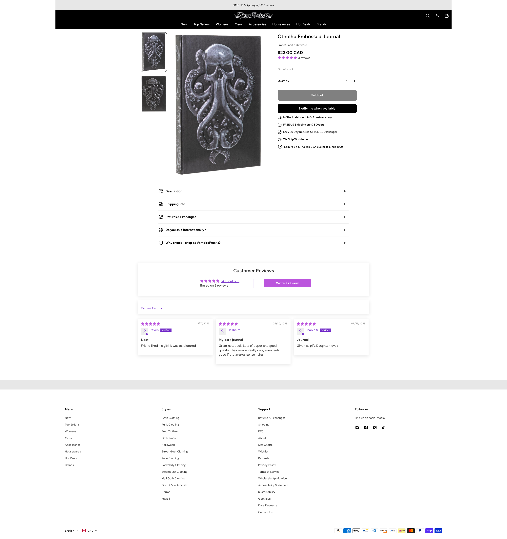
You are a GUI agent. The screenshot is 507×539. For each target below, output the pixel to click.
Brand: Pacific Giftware (292, 45)
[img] (150, 324)
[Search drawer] (428, 15)
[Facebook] (366, 427)
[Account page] (437, 15)
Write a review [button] (287, 283)
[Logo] (253, 15)
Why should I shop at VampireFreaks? (193, 243)
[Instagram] (357, 427)
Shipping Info (175, 204)
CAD (90, 530)
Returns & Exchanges (181, 217)
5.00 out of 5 (230, 281)
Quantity (283, 81)
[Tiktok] (383, 427)
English (69, 530)
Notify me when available (317, 108)
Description (174, 191)
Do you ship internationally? (186, 230)
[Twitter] (374, 427)
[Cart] (447, 15)
